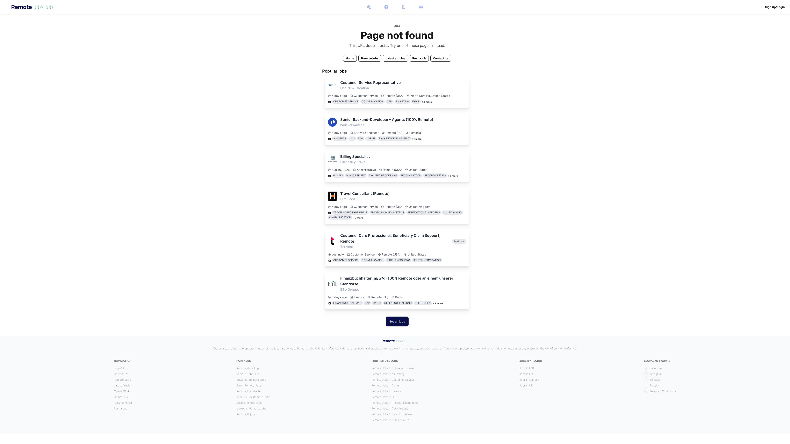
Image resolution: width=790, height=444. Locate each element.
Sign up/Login (775, 7)
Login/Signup (122, 368)
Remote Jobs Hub (247, 374)
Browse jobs (370, 58)
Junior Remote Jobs (248, 385)
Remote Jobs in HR (384, 397)
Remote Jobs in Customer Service (393, 379)
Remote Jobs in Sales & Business (392, 414)
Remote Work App (247, 368)
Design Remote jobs (248, 402)
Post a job (419, 58)
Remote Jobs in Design (386, 385)
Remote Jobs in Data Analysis (390, 408)
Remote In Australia (248, 391)
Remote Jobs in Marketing (388, 374)
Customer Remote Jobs (251, 379)
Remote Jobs (122, 379)
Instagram (656, 374)
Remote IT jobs (245, 414)
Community (121, 397)
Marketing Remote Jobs (251, 408)
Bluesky (654, 385)
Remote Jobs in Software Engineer (393, 368)
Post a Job (120, 408)
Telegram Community (663, 391)
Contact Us (121, 374)
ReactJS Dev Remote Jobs (253, 397)
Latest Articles (123, 385)
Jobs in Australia (529, 379)
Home (350, 58)
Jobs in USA (526, 368)
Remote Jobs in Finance (387, 391)
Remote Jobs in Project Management (395, 402)
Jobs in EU (526, 374)
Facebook (656, 368)
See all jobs (397, 321)
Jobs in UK (526, 385)
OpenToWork (121, 391)
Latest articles (395, 58)
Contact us (440, 58)
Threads (655, 379)
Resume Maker (123, 402)
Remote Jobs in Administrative (390, 420)
